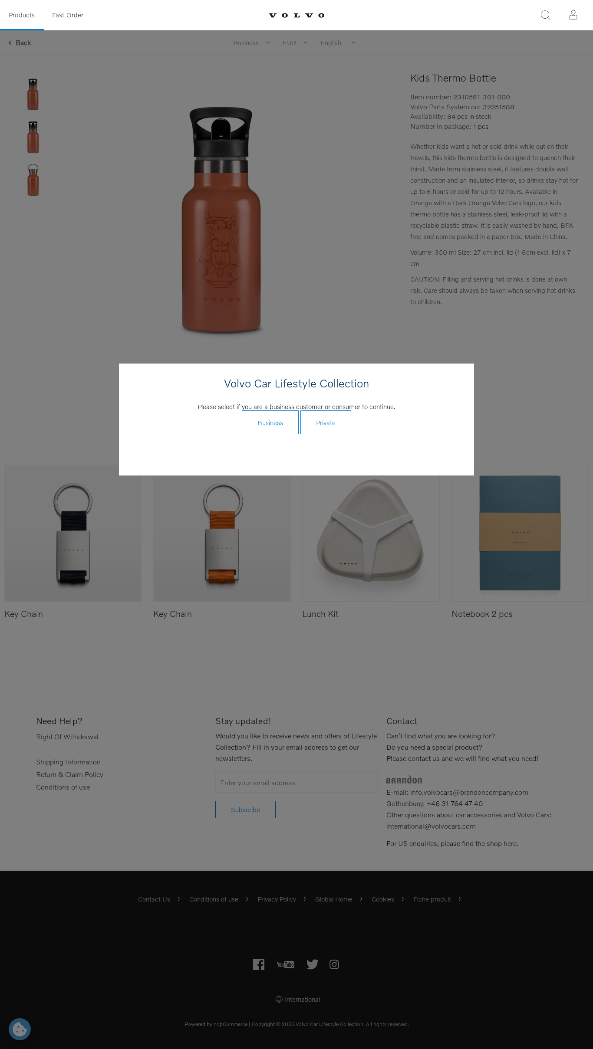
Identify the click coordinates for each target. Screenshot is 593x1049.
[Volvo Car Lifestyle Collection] (296, 15)
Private (326, 422)
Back (23, 42)
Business (270, 422)
